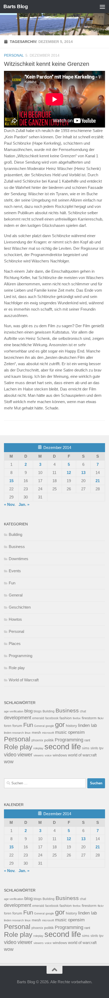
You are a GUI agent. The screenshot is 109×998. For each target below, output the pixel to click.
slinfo (94, 748)
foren (7, 726)
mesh (36, 733)
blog (28, 710)
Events (15, 571)
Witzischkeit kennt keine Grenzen (46, 64)
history (71, 726)
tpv (101, 748)
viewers (39, 755)
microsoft (48, 732)
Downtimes (18, 558)
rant (87, 740)
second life (62, 746)
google (50, 725)
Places (15, 643)
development (17, 717)
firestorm (89, 718)
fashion (66, 718)
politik (49, 740)
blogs (38, 711)
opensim (76, 732)
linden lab (87, 725)
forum (17, 725)
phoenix (37, 740)
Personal (14, 55)
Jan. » (24, 504)
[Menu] (102, 6)
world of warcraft (82, 755)
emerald (38, 718)
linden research (14, 732)
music (61, 732)
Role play (17, 668)
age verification (13, 711)
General (15, 595)
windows (60, 755)
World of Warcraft (24, 680)
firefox (77, 718)
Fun (12, 583)
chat (83, 711)
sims (85, 748)
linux (28, 732)
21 (98, 480)
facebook (51, 718)
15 (11, 480)
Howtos (15, 619)
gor (60, 724)
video (10, 754)
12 (69, 472)
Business (17, 546)
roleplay (38, 748)
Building (15, 534)
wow (8, 761)
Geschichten (20, 607)
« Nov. (9, 504)
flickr (101, 718)
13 (83, 472)
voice (48, 755)
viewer (25, 754)
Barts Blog (15, 6)
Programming (20, 655)
